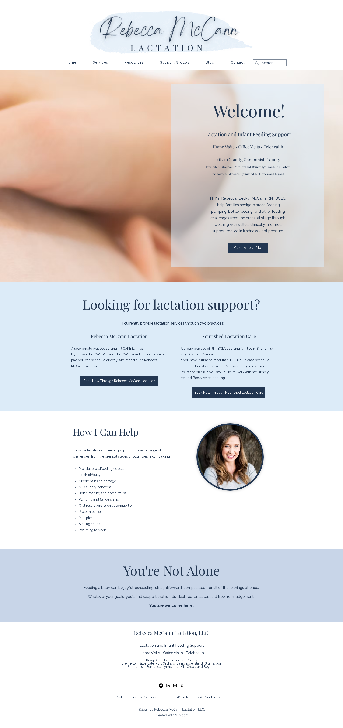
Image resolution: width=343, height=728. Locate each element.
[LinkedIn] (168, 685)
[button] (100, 62)
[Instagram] (175, 685)
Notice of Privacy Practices (137, 697)
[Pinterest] (182, 685)
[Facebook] (161, 685)
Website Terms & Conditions (198, 697)
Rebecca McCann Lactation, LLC (171, 632)
